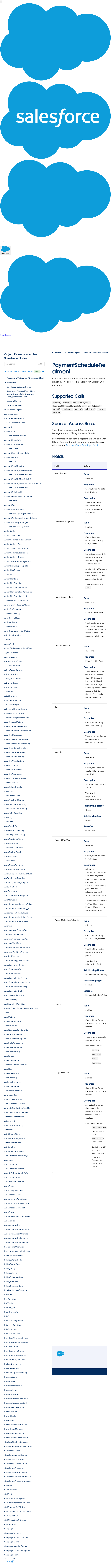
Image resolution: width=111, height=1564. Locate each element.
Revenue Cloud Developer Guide (82, 445)
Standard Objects (72, 352)
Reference (56, 352)
